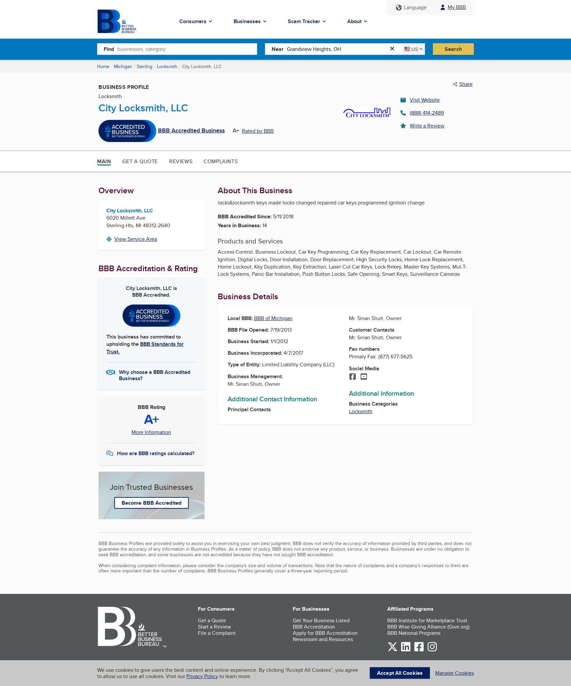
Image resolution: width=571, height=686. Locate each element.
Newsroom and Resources (323, 639)
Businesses (247, 21)
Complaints (221, 161)
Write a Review (427, 126)
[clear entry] (394, 49)
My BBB (457, 7)
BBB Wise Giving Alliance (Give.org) (428, 627)
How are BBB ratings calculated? (155, 453)
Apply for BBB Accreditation (325, 633)
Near (278, 49)
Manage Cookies (454, 673)
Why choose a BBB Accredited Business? (154, 374)
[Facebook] (352, 377)
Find (109, 49)
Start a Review (214, 627)
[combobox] (187, 49)
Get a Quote (140, 161)
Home (103, 66)
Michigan (123, 66)
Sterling (144, 66)
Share (466, 84)
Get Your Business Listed (321, 620)
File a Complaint (217, 633)
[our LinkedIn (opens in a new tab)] (405, 650)
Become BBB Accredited (151, 503)
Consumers (193, 21)
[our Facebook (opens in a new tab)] (419, 650)
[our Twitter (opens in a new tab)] (392, 650)
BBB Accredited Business (191, 130)
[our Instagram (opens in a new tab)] (432, 650)
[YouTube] (363, 377)
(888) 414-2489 (427, 113)
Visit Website (425, 100)
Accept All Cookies (400, 673)
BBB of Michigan (273, 318)
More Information (151, 432)
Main (104, 161)
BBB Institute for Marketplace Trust (427, 620)
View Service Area (135, 239)
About (354, 21)
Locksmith (167, 66)
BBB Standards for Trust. (145, 347)
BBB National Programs (413, 633)
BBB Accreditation (314, 627)
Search (453, 49)
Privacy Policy (202, 676)
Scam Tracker (304, 21)
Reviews (180, 161)
